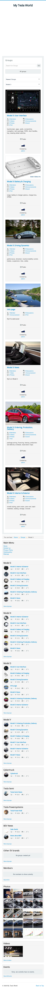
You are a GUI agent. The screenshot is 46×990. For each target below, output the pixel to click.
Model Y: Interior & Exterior (19, 749)
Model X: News (15, 648)
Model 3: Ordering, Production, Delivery (20, 428)
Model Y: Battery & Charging (19, 736)
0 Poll (11, 125)
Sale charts (14, 829)
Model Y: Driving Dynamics (19, 730)
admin (23, 151)
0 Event (27, 123)
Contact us (6, 548)
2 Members (12, 119)
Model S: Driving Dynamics (19, 585)
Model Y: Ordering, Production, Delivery (23, 723)
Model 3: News (13, 367)
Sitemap (6, 554)
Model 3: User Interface (17, 115)
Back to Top (40, 986)
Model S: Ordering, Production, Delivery (23, 592)
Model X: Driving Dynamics (19, 636)
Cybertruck (14, 773)
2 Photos (11, 189)
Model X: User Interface (18, 623)
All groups (23, 71)
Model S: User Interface (18, 573)
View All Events (7, 976)
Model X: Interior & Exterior (19, 617)
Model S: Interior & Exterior (19, 567)
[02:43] (13, 951)
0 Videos (11, 121)
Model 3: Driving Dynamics (18, 245)
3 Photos (11, 123)
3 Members (12, 371)
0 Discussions (29, 119)
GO (39, 66)
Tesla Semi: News (16, 792)
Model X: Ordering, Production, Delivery (23, 642)
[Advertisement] (23, 32)
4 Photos (11, 500)
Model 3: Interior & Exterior (18, 493)
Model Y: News (15, 755)
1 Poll (11, 439)
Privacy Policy (8, 550)
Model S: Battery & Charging (19, 579)
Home (5, 546)
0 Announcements (30, 121)
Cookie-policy (7, 552)
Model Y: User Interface (18, 742)
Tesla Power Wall (16, 811)
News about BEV (15, 836)
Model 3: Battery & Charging (19, 181)
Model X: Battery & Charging (19, 629)
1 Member (12, 249)
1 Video (11, 373)
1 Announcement (14, 315)
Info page (11, 309)
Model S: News (15, 598)
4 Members (12, 433)
